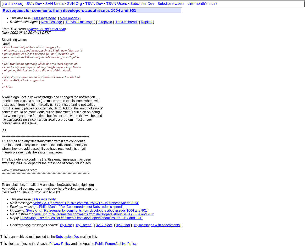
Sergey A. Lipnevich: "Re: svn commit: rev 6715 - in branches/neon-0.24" (86, 203)
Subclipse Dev (142, 3)
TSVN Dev (94, 3)
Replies (146, 22)
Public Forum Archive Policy (115, 243)
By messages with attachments (157, 225)
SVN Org (74, 3)
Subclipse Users (170, 3)
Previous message (80, 22)
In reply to (105, 22)
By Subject (104, 225)
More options (69, 18)
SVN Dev (34, 3)
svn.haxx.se (12, 3)
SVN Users (54, 3)
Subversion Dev (67, 236)
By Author (123, 225)
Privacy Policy (59, 243)
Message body (45, 18)
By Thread (84, 225)
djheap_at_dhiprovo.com (46, 29)
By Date (66, 225)
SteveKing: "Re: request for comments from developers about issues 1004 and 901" (87, 210)
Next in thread (126, 22)
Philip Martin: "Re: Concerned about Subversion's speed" (81, 207)
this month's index (202, 3)
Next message (51, 22)
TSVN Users (116, 3)
